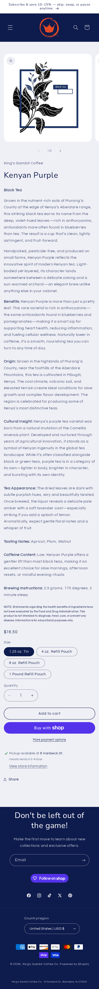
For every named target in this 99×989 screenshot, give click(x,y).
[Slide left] (38, 151)
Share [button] (14, 779)
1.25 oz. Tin (19, 651)
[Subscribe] (83, 860)
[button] (10, 27)
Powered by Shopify (74, 964)
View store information (28, 766)
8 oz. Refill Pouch (24, 663)
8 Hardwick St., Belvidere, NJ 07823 (65, 982)
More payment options (49, 739)
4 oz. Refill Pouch (57, 651)
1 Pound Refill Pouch (27, 674)
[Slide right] (60, 151)
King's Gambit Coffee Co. (41, 964)
